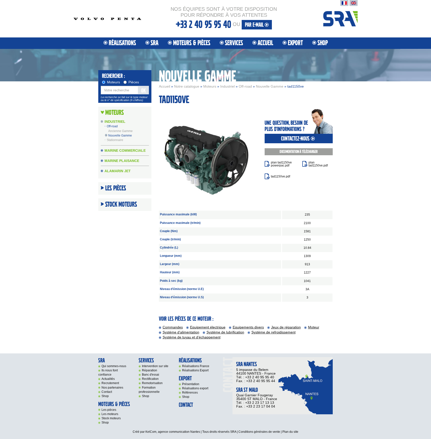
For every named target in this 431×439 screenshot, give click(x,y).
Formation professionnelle (149, 390)
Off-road (245, 86)
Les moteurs (110, 414)
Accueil (265, 43)
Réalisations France (195, 366)
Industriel (227, 86)
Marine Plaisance (122, 161)
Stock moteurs (121, 204)
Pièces (133, 82)
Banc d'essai (150, 374)
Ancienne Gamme (120, 131)
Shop (323, 43)
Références (190, 392)
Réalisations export (195, 388)
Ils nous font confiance (108, 372)
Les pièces (109, 410)
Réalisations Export (195, 370)
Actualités (108, 379)
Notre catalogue (186, 86)
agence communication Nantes (179, 432)
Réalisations (122, 43)
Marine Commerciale (125, 150)
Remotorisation (152, 383)
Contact (107, 392)
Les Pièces (115, 188)
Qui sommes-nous (114, 366)
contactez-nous (296, 138)
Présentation (190, 384)
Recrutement (110, 383)
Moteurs (209, 86)
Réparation (149, 370)
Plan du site (290, 432)
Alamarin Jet (118, 171)
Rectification (150, 379)
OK (143, 90)
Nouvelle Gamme (269, 86)
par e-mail (255, 24)
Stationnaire (115, 140)
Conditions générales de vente (259, 432)
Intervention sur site (155, 366)
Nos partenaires (112, 387)
